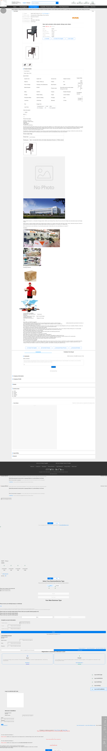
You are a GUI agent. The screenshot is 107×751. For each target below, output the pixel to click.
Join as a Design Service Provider (63, 463)
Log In (2, 724)
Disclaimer (44, 466)
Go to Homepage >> (45, 13)
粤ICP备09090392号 (53, 473)
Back (37, 617)
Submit (53, 593)
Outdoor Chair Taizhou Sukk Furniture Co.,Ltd (57, 9)
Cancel (57, 523)
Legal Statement (59, 466)
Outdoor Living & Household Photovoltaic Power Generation (27, 9)
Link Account (80, 650)
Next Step (53, 597)
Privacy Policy (67, 466)
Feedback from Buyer (69, 352)
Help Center (86, 6)
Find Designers (23, 6)
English (24, 2)
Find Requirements (64, 6)
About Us (32, 466)
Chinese (28, 2)
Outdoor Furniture (44, 9)
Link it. (59, 634)
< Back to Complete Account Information (27, 650)
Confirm (50, 523)
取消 (57, 578)
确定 (50, 578)
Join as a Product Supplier (42, 463)
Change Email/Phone (57, 750)
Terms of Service (51, 466)
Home (14, 6)
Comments (38, 352)
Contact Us (38, 466)
